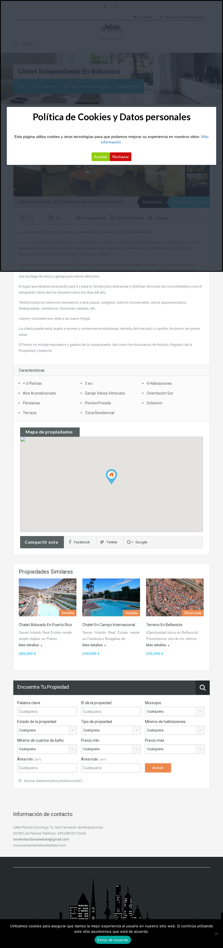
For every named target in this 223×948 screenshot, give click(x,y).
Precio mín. (90, 740)
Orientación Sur (160, 393)
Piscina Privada (98, 403)
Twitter (112, 542)
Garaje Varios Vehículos (105, 393)
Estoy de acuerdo (112, 940)
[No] (216, 933)
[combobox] (175, 711)
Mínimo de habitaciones (165, 721)
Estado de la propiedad (36, 721)
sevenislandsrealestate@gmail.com (41, 839)
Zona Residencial (99, 413)
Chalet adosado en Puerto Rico (45, 625)
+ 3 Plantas (32, 383)
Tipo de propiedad (96, 721)
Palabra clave (28, 703)
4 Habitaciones (159, 383)
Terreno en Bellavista (164, 625)
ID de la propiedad (96, 703)
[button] (117, 484)
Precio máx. (155, 740)
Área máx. (93, 759)
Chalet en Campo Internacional (108, 625)
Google (141, 542)
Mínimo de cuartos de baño (40, 740)
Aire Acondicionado (39, 393)
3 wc (89, 383)
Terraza (29, 413)
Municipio (153, 703)
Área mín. (29, 759)
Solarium (154, 403)
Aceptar (100, 157)
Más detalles (29, 645)
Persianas (31, 403)
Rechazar (120, 157)
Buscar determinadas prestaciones (53, 781)
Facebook (82, 542)
